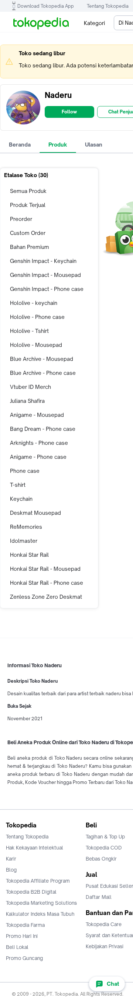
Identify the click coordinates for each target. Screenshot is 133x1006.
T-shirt (17, 485)
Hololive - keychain (33, 303)
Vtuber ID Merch (30, 387)
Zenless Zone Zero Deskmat (46, 597)
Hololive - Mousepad (36, 345)
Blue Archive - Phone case (43, 373)
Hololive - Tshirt (29, 331)
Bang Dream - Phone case (42, 429)
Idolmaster (23, 541)
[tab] (20, 145)
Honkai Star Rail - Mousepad (45, 569)
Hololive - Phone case (37, 317)
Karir (11, 859)
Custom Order (27, 233)
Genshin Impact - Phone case (46, 289)
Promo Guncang (24, 958)
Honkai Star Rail (29, 555)
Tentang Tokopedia (108, 6)
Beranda (20, 144)
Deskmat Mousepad (35, 513)
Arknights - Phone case (39, 443)
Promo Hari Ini (22, 936)
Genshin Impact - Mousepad (45, 275)
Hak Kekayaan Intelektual (34, 848)
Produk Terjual (27, 205)
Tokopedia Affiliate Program (38, 881)
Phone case (25, 471)
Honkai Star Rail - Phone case (46, 583)
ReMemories (26, 527)
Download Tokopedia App (45, 6)
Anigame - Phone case (38, 457)
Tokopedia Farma (25, 925)
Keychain (21, 499)
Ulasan (93, 144)
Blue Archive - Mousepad (41, 359)
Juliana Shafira (27, 401)
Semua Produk (28, 191)
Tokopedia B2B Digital (31, 892)
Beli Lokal (17, 947)
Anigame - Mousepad (37, 415)
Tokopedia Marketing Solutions (41, 903)
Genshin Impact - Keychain (43, 261)
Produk (57, 144)
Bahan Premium (29, 247)
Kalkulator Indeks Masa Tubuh (40, 914)
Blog (11, 870)
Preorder (21, 219)
